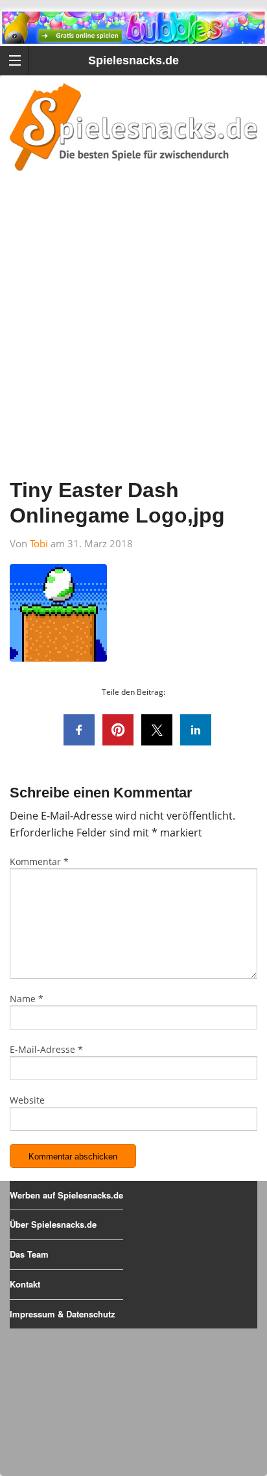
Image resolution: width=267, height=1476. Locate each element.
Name (26, 998)
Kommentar (39, 861)
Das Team (29, 1254)
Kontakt (25, 1284)
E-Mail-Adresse (46, 1049)
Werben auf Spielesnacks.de (66, 1195)
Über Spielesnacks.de (53, 1224)
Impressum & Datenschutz (62, 1314)
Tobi (39, 543)
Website (27, 1100)
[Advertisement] (133, 342)
